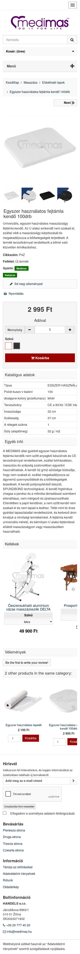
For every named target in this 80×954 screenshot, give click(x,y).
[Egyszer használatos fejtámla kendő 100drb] (11, 195)
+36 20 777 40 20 (18, 925)
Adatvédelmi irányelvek (19, 873)
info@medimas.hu (19, 931)
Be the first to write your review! (26, 662)
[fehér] (8, 346)
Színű (9, 339)
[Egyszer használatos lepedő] (23, 700)
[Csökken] (30, 329)
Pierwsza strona (14, 830)
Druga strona (12, 837)
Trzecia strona (12, 843)
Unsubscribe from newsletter (19, 806)
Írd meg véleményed (28, 284)
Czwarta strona (13, 850)
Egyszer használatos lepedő (24, 725)
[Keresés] (72, 39)
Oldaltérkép (11, 887)
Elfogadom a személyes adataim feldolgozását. (42, 813)
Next (73, 589)
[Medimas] (40, 22)
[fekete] (17, 346)
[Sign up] (73, 780)
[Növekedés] (70, 329)
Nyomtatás (15, 293)
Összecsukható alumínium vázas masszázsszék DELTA (28, 607)
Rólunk (8, 880)
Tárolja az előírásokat (17, 867)
